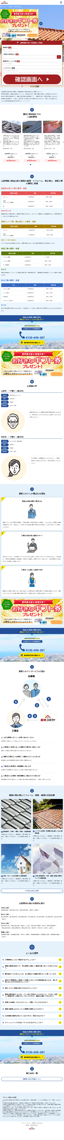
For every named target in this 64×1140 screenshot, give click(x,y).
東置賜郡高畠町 (15, 934)
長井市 (23, 934)
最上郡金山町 (13, 916)
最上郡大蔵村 (40, 916)
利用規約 (34, 1123)
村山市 (44, 925)
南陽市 (28, 934)
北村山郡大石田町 (36, 925)
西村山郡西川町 (16, 928)
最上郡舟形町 (4, 916)
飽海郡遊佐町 (4, 910)
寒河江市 (40, 928)
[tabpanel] (19, 23)
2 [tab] (20, 42)
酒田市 (31, 910)
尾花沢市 (34, 928)
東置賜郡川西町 (5, 934)
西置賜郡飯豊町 (35, 934)
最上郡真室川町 (22, 916)
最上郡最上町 (32, 916)
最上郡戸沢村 (58, 916)
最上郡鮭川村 (49, 916)
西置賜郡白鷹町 (55, 934)
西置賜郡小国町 (45, 934)
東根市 (23, 925)
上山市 (28, 925)
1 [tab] (18, 42)
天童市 (46, 928)
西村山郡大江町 (26, 928)
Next (41, 23)
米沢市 (4, 936)
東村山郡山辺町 (15, 925)
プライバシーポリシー (26, 1123)
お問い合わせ (39, 1123)
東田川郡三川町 (14, 910)
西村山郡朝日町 (51, 925)
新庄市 (4, 919)
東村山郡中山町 (5, 925)
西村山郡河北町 (6, 928)
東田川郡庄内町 (24, 910)
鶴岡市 (36, 910)
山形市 (51, 928)
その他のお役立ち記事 (32, 890)
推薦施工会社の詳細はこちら (32, 1079)
